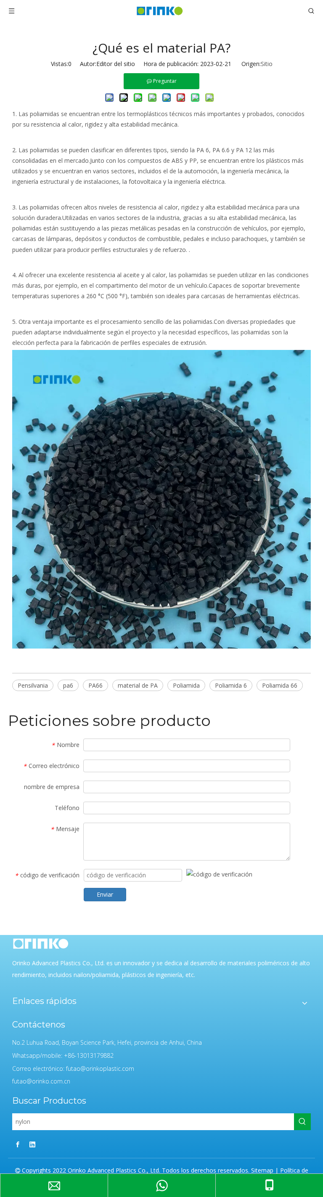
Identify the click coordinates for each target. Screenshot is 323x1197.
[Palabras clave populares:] (302, 1121)
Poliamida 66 (279, 685)
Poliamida (186, 685)
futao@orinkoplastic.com (100, 1069)
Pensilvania (33, 685)
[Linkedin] (32, 1144)
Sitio (267, 64)
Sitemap (262, 1170)
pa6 (68, 685)
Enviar (105, 894)
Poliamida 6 (231, 685)
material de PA (138, 685)
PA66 (95, 685)
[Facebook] (17, 1144)
